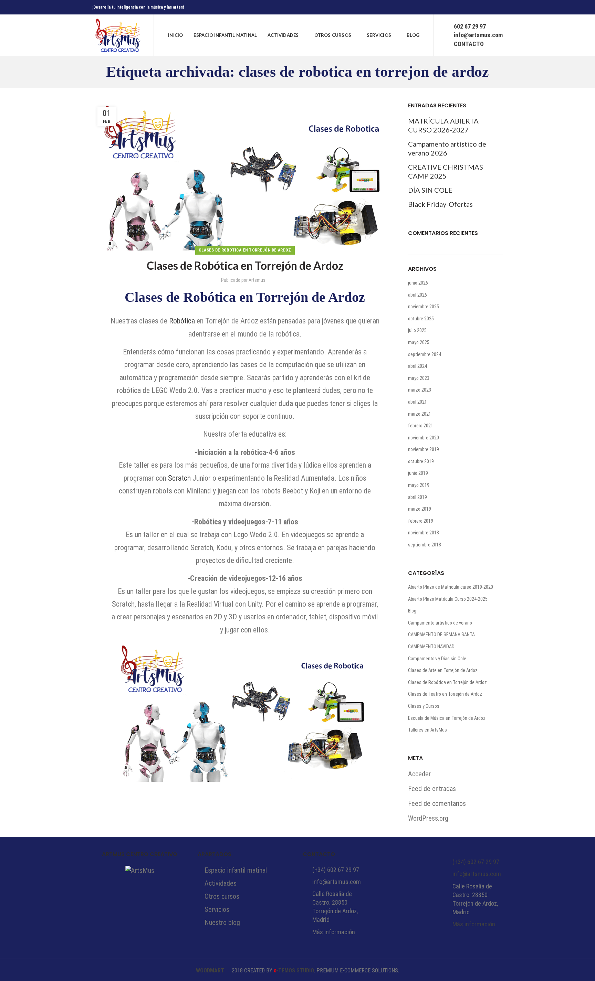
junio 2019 (418, 473)
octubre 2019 (421, 461)
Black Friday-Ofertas (440, 204)
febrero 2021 (420, 425)
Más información (333, 932)
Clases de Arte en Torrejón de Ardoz (443, 670)
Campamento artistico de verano (440, 623)
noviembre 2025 (423, 306)
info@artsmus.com (336, 881)
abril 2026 (417, 295)
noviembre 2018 (423, 532)
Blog (412, 611)
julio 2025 (417, 330)
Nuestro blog (222, 922)
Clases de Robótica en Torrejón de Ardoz (245, 250)
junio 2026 (418, 283)
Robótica (182, 321)
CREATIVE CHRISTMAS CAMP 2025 (445, 171)
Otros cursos (222, 896)
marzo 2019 (419, 509)
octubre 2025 (421, 318)
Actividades (221, 883)
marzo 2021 (419, 414)
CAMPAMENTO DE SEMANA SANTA (441, 634)
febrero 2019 (420, 521)
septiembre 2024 (424, 354)
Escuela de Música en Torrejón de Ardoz (447, 718)
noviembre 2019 (423, 449)
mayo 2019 (418, 485)
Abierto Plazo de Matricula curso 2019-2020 (450, 587)
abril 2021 (417, 402)
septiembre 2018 (424, 544)
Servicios (217, 909)
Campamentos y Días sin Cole (437, 658)
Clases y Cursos (423, 706)
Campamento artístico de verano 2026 (447, 148)
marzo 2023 (419, 390)
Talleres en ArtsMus (427, 730)
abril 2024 (417, 366)
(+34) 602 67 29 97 (335, 869)
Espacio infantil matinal (236, 870)
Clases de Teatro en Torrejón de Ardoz (445, 694)
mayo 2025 (418, 342)
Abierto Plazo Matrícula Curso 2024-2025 (448, 599)
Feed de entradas (432, 789)
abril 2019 (417, 497)
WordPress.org (428, 818)
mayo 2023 (418, 378)
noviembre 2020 (423, 437)
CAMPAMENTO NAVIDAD (431, 646)
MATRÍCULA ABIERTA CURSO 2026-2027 (443, 125)
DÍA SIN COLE (430, 190)
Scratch (179, 478)
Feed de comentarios (437, 803)
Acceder (419, 774)
